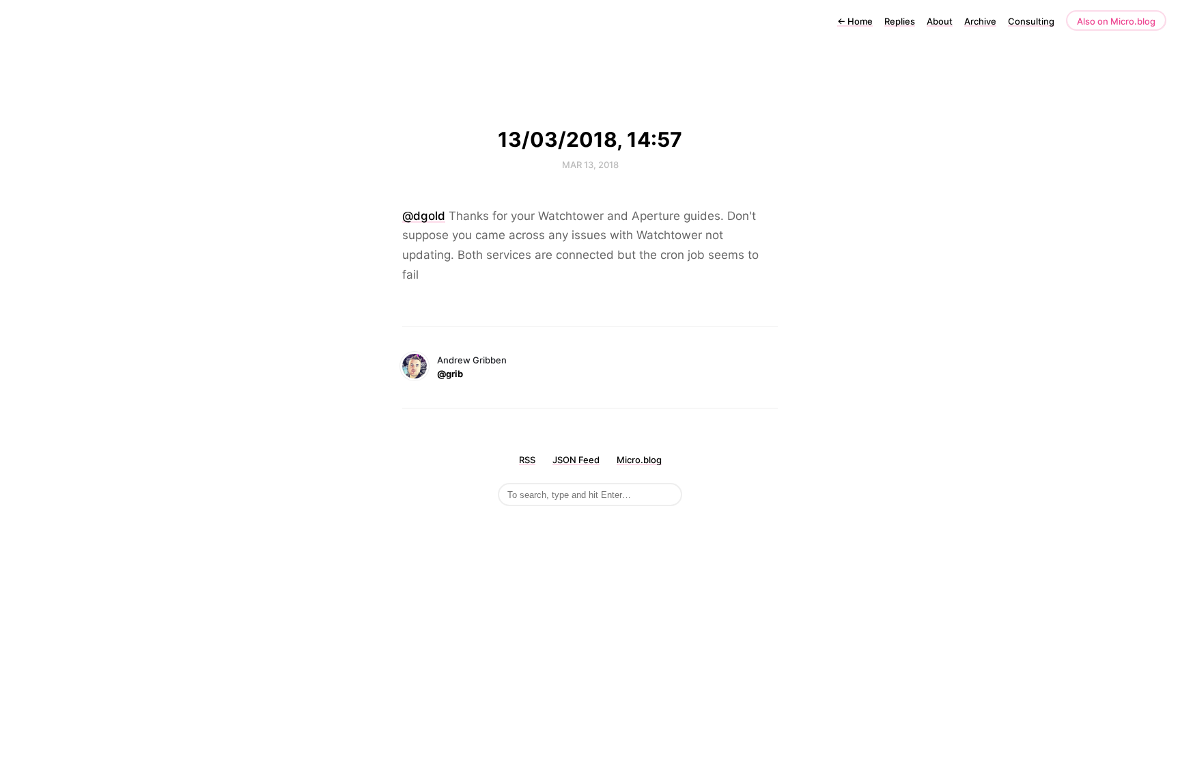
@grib (450, 373)
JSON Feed (576, 459)
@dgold (423, 216)
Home (855, 21)
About (940, 21)
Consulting (1031, 21)
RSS (527, 459)
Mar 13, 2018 (590, 164)
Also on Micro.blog (1116, 21)
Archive (980, 21)
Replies (899, 21)
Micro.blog (639, 459)
